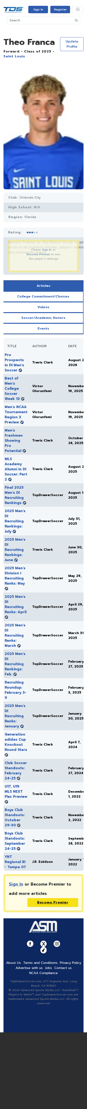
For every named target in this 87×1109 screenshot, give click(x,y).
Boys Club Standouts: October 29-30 (15, 817)
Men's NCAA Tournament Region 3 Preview (16, 414)
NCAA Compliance (43, 973)
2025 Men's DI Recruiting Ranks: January (15, 716)
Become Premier (38, 254)
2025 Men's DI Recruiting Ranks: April (15, 604)
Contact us (63, 967)
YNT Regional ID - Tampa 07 (15, 862)
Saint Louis (14, 56)
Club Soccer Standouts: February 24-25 (16, 770)
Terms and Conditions (40, 962)
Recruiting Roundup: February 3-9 (15, 690)
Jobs (48, 967)
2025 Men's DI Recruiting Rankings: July (15, 521)
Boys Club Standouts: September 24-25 (15, 841)
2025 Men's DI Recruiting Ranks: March (15, 635)
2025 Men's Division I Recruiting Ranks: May (15, 576)
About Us (13, 962)
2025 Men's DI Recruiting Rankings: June (15, 550)
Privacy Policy (70, 962)
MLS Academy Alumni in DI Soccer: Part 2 (16, 469)
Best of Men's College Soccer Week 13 (12, 388)
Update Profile (72, 44)
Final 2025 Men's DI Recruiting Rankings (14, 495)
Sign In (38, 9)
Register (60, 9)
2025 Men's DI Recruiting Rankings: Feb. (15, 664)
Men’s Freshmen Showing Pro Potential (14, 440)
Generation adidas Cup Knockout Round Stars (16, 742)
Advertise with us (29, 967)
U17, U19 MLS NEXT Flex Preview (16, 791)
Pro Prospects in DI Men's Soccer (14, 362)
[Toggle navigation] (77, 9)
